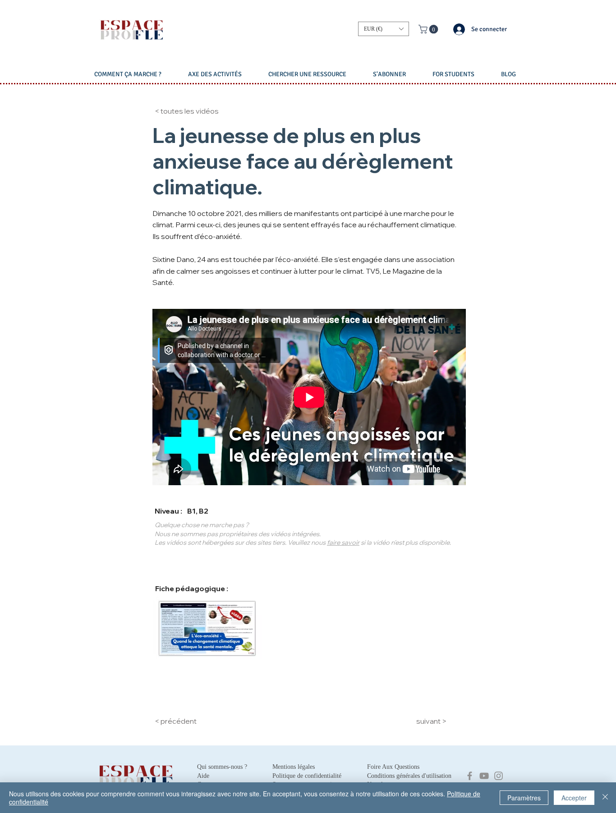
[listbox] (383, 29)
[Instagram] (498, 775)
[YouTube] (484, 775)
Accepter (574, 797)
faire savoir (343, 542)
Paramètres (524, 797)
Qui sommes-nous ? (222, 766)
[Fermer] (605, 798)
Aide (203, 775)
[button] (383, 29)
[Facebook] (469, 775)
